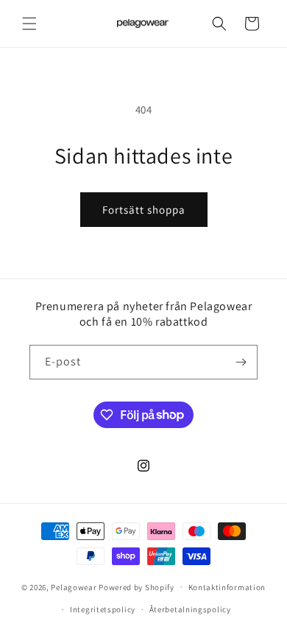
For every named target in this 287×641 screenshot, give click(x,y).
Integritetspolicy (102, 609)
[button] (29, 23)
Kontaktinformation (227, 587)
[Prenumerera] (240, 362)
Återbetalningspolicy (190, 609)
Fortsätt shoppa (143, 210)
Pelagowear (73, 586)
